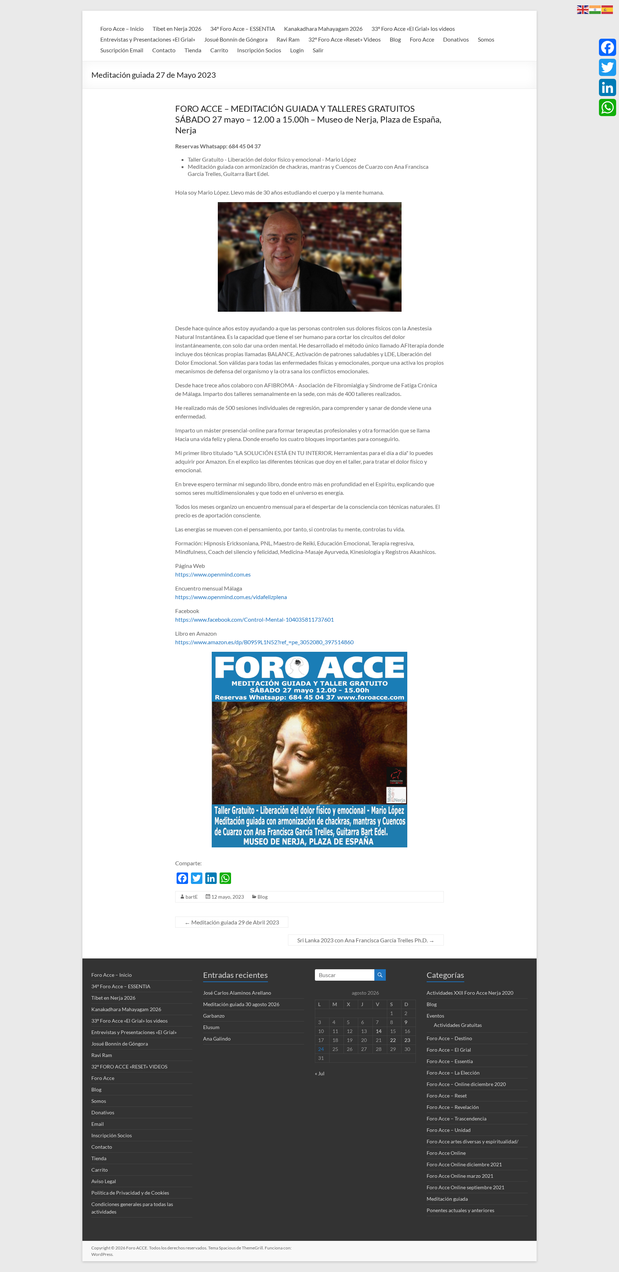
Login (297, 50)
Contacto (164, 50)
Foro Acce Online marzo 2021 (460, 1176)
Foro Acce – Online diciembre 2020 (466, 1084)
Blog (395, 39)
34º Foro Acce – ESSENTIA (242, 28)
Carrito (219, 50)
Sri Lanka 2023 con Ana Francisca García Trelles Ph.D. (366, 940)
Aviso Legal (103, 1181)
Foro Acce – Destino (449, 1038)
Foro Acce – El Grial (449, 1050)
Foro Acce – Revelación (453, 1107)
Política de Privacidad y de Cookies (130, 1193)
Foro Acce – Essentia (450, 1061)
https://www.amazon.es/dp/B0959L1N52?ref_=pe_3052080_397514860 (264, 642)
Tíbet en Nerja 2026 (177, 28)
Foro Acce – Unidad (449, 1130)
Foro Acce (422, 39)
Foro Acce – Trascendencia (456, 1118)
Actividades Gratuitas (458, 1025)
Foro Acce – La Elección (453, 1073)
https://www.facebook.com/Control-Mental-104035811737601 (254, 619)
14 (379, 1031)
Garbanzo (214, 1016)
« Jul (320, 1073)
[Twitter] (608, 67)
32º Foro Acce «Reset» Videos (344, 39)
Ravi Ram (288, 39)
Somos (486, 39)
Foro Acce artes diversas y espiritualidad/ (472, 1141)
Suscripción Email (121, 50)
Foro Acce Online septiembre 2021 (465, 1187)
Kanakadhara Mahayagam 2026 (323, 28)
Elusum (211, 1027)
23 (407, 1040)
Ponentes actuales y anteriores (460, 1210)
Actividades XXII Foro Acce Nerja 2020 (470, 993)
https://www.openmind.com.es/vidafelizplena (231, 596)
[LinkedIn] (608, 87)
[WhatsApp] (608, 107)
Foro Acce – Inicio (122, 28)
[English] (583, 8)
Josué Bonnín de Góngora (236, 39)
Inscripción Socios (259, 50)
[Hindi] (595, 8)
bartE (192, 897)
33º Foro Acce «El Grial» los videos (413, 28)
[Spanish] (607, 8)
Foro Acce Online (446, 1153)
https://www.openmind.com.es (213, 574)
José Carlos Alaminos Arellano (237, 993)
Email (97, 1124)
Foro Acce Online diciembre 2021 (464, 1164)
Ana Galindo (217, 1039)
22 (393, 1040)
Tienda (192, 50)
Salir (318, 50)
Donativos (456, 39)
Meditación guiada (447, 1199)
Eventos (435, 1016)
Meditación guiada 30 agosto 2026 (241, 1004)
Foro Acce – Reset (447, 1095)
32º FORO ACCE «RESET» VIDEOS (129, 1066)
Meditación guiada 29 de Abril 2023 (231, 922)
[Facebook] (608, 47)
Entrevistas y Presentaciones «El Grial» (147, 39)
